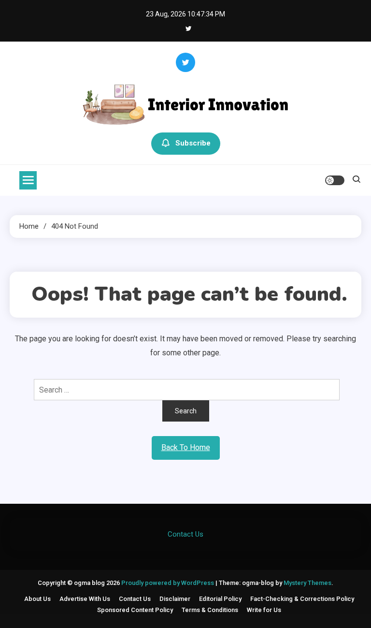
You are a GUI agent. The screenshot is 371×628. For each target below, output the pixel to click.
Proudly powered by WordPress (168, 582)
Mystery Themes (307, 582)
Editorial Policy (220, 598)
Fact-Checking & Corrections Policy (302, 598)
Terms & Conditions (210, 609)
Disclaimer (174, 598)
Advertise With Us (84, 598)
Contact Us (185, 534)
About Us (37, 598)
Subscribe (193, 143)
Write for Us (264, 609)
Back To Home (185, 447)
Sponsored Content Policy (135, 609)
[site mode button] (334, 180)
